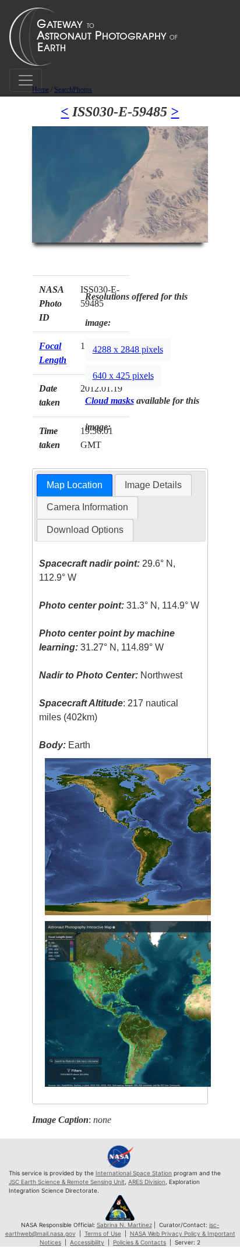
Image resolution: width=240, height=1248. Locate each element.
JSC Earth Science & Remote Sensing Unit (67, 1181)
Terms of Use (102, 1233)
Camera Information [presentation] (87, 507)
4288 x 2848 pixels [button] (128, 349)
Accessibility (87, 1242)
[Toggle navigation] (25, 80)
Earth (64, 745)
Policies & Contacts (139, 1242)
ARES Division (146, 1181)
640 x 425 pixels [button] (123, 376)
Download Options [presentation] (85, 530)
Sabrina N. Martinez (124, 1224)
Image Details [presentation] (153, 485)
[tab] (74, 485)
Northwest (110, 675)
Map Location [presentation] (75, 485)
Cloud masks (109, 401)
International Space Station (134, 1172)
